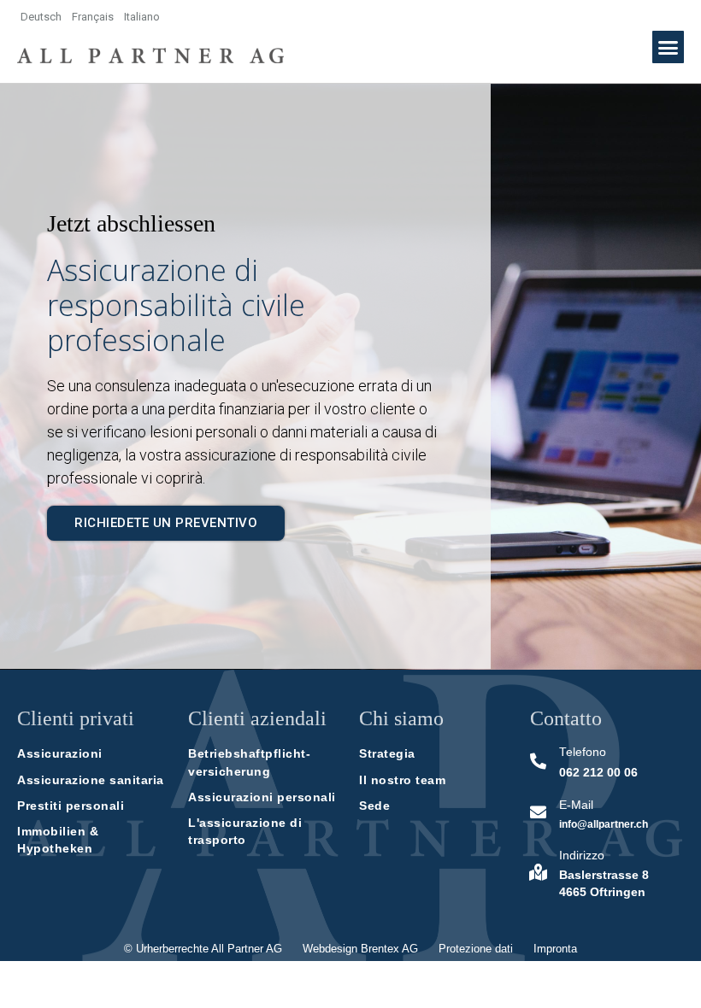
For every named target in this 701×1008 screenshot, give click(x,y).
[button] (668, 47)
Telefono (582, 752)
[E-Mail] (538, 812)
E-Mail (576, 805)
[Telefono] (538, 761)
